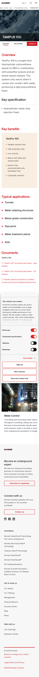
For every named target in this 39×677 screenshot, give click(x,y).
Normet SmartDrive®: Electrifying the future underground (17, 537)
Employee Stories (11, 634)
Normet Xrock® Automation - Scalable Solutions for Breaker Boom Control (16, 572)
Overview (6, 44)
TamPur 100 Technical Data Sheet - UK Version (19, 272)
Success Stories (10, 606)
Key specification (14, 100)
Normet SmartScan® (12, 555)
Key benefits (18, 44)
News (6, 615)
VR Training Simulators (13, 564)
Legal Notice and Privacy (14, 662)
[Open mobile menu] (36, 2)
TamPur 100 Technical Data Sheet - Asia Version (19, 264)
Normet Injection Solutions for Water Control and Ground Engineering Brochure (19, 280)
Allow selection (19, 372)
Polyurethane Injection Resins (22, 8)
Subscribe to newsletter (19, 483)
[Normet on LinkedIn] (13, 519)
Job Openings (10, 629)
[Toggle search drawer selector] (30, 2)
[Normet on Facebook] (9, 519)
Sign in (24, 3)
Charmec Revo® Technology (15, 551)
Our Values (8, 588)
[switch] (34, 336)
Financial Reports (11, 602)
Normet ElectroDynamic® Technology (14, 544)
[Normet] (6, 3)
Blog (6, 611)
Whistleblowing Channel (14, 668)
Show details (28, 358)
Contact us (32, 44)
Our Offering (9, 593)
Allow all (19, 365)
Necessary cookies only (19, 378)
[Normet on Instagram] (5, 519)
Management (9, 597)
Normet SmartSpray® (12, 560)
